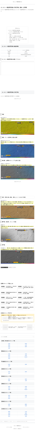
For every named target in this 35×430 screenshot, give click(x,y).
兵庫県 (26, 386)
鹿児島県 (26, 414)
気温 (10, 34)
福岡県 (9, 411)
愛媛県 (26, 404)
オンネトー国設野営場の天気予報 (14, 33)
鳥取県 (9, 395)
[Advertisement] (17, 19)
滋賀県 (9, 386)
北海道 (9, 343)
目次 (16, 28)
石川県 (9, 373)
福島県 (26, 346)
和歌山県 (26, 389)
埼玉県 (9, 358)
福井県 (26, 371)
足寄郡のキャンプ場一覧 (12, 267)
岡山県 (9, 398)
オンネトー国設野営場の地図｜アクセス (16, 31)
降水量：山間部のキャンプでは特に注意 (16, 37)
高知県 (26, 405)
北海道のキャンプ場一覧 (5, 267)
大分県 (26, 411)
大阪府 (9, 389)
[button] (33, 336)
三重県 (26, 380)
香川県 (9, 405)
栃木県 (9, 355)
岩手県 (9, 346)
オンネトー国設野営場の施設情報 (14, 30)
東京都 (26, 355)
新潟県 (9, 364)
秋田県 (26, 343)
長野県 (26, 364)
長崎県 (9, 414)
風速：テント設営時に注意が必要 (15, 36)
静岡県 (9, 380)
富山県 (9, 371)
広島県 (26, 395)
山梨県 (9, 365)
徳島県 (9, 404)
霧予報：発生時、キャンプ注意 (15, 40)
